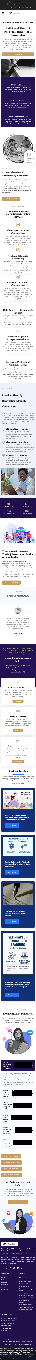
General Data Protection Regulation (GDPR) (18, 1357)
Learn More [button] (18, 239)
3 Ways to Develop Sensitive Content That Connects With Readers (15, 913)
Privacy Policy (12, 1359)
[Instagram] (15, 7)
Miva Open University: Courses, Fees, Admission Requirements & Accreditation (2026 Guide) (17, 817)
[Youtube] (26, 7)
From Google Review (18, 595)
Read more (12, 825)
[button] (3, 13)
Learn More (18, 266)
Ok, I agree (3, 1359)
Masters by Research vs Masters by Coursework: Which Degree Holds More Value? (17, 864)
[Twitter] (19, 7)
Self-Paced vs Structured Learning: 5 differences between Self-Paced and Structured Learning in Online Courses (17, 985)
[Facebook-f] (12, 7)
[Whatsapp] (23, 7)
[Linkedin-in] (30, 7)
